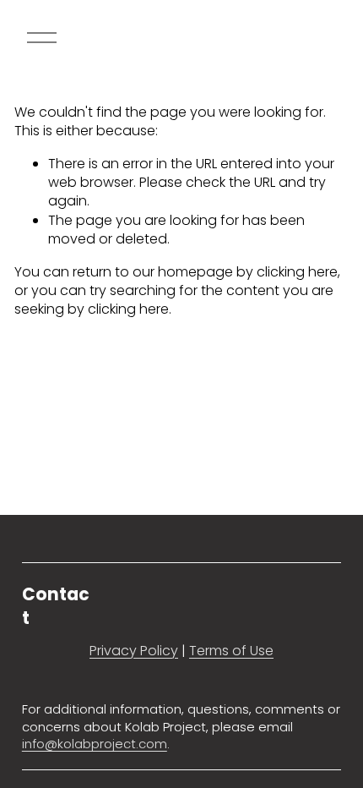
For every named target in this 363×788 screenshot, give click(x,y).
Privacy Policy (133, 651)
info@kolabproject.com (94, 744)
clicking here (297, 272)
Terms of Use (231, 651)
